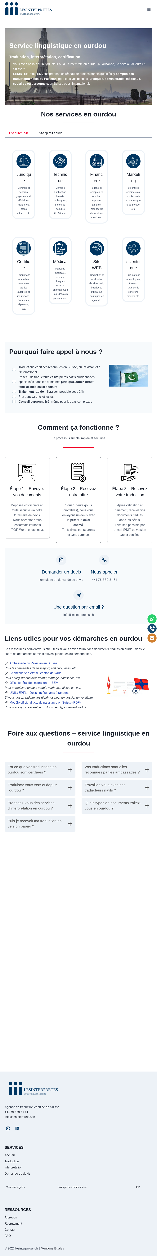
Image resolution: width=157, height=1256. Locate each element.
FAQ (8, 1235)
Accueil (10, 1155)
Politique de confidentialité (72, 1187)
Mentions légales (15, 1187)
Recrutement (13, 1223)
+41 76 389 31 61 (16, 1111)
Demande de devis (17, 1173)
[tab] (18, 133)
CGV (137, 1187)
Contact (10, 1229)
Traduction (12, 1161)
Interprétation (13, 1167)
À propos (11, 1217)
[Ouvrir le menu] (148, 9)
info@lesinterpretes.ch (20, 1116)
